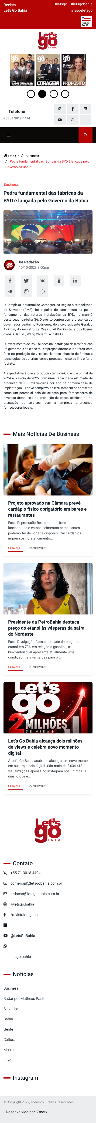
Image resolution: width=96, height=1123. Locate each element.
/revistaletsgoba (24, 915)
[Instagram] (60, 109)
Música (9, 1050)
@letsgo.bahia (22, 904)
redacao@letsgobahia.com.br (34, 894)
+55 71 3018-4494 (25, 873)
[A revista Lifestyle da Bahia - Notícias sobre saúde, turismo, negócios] (48, 41)
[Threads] (85, 120)
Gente (8, 1029)
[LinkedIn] (85, 109)
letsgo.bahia (20, 957)
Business (10, 988)
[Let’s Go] (48, 830)
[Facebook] (73, 109)
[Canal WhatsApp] (73, 120)
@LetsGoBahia (22, 936)
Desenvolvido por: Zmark (26, 1112)
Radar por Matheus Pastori (25, 998)
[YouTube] (60, 120)
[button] (31, 94)
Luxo (7, 1060)
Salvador (10, 1009)
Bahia (8, 1019)
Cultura (9, 1039)
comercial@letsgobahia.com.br (36, 883)
